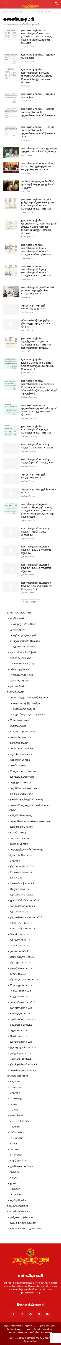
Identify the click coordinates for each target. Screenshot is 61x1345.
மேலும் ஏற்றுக (29, 601)
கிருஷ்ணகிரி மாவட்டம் (22, 906)
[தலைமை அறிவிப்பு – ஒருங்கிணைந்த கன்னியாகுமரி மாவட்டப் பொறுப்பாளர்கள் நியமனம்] (11, 409)
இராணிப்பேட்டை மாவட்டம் (24, 900)
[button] (56, 4)
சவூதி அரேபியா (19, 1161)
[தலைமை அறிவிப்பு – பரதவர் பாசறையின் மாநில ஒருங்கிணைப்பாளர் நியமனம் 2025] (11, 131)
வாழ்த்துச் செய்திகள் (24, 624)
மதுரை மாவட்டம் (19, 1030)
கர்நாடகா (15, 1081)
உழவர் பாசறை (18, 832)
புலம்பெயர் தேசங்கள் (19, 1121)
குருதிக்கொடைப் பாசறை (24, 788)
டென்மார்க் (16, 1155)
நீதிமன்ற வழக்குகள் (21, 680)
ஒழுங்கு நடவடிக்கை (24, 647)
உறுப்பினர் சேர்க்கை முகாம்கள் (30, 714)
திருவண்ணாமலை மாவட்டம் (26, 917)
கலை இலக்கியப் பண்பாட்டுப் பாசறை (30, 821)
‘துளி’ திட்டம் (31, 1326)
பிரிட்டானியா (17, 1132)
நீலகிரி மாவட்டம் (19, 951)
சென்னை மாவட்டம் (21, 872)
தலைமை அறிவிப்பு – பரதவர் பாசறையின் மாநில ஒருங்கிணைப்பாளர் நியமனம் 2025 (38, 132)
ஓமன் (13, 1183)
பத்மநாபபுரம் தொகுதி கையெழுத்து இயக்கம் (33, 307)
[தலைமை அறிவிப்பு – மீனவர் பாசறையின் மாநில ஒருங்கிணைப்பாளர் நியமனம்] (11, 113)
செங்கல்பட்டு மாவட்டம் (22, 883)
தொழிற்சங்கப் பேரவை (23, 771)
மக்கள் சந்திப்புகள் (20, 669)
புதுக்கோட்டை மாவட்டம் (23, 1019)
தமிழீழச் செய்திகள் (17, 1206)
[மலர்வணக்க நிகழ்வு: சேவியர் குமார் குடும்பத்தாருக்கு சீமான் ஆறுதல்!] (11, 185)
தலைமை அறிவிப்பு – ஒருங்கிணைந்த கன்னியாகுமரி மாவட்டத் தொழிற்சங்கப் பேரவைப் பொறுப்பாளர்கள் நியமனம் (39, 227)
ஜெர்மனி (15, 1127)
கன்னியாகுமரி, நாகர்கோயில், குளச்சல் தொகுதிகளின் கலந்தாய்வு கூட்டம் (38, 290)
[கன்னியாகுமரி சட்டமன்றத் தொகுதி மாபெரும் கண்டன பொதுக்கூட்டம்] (11, 586)
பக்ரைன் (15, 1189)
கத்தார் (13, 1177)
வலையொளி (33, 1329)
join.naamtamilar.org (30, 1293)
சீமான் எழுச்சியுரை (20, 658)
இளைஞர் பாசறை (20, 760)
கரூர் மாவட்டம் (18, 974)
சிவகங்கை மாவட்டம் (21, 1025)
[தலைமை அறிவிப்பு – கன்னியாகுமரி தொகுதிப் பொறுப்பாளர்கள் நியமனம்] (11, 430)
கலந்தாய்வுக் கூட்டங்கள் (23, 731)
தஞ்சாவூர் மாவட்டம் (20, 1013)
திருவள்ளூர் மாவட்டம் (22, 866)
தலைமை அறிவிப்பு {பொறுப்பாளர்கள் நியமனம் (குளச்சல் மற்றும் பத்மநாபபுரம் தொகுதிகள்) (38, 364)
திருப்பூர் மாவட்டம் (20, 962)
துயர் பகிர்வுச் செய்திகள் (23, 652)
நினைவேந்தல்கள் (20, 737)
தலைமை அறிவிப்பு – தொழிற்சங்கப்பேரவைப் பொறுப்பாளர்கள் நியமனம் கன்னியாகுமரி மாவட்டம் (36, 343)
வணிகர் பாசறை (19, 844)
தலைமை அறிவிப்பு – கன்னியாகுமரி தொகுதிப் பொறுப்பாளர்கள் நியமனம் (36, 429)
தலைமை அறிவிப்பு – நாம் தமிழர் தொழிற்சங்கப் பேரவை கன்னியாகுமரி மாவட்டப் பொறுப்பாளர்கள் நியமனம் (37, 204)
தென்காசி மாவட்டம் (20, 1059)
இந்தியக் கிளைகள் (17, 1076)
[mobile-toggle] (5, 4)
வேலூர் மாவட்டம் (19, 889)
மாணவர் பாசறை (19, 838)
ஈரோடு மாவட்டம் (19, 945)
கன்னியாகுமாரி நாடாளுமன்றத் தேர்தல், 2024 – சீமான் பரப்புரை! (39, 150)
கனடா (13, 1144)
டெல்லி (14, 1110)
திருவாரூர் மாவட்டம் (21, 1008)
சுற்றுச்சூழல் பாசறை (21, 794)
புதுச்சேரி (15, 861)
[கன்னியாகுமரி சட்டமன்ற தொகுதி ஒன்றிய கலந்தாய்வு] (11, 463)
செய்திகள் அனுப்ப (15, 1329)
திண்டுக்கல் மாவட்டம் (21, 968)
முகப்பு (6, 11)
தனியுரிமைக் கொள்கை (41, 1332)
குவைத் (14, 1172)
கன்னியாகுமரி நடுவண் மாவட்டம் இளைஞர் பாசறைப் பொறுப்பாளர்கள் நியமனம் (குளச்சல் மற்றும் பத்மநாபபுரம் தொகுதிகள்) (38, 511)
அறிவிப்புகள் (17, 630)
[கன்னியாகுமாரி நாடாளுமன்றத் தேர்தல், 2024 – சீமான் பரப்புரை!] (11, 152)
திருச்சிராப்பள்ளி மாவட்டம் (24, 979)
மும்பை (14, 1104)
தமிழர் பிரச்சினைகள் (18, 1211)
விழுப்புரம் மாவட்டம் (21, 923)
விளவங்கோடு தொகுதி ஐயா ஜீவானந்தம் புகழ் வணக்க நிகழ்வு (37, 323)
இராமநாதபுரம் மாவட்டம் (23, 1047)
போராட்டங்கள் (18, 726)
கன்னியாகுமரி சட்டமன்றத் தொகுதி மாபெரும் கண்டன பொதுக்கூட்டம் (36, 586)
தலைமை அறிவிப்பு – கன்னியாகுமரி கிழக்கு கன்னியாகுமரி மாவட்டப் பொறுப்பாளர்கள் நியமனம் (36, 249)
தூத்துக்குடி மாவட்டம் (21, 1053)
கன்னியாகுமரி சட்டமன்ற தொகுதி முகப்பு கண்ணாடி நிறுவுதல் (36, 550)
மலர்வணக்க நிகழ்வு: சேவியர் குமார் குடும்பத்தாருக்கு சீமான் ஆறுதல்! (38, 184)
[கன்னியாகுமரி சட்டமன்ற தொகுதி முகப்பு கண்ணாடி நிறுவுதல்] (11, 550)
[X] (39, 1314)
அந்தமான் (15, 1087)
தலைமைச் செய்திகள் (19, 613)
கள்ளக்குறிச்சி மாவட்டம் (23, 929)
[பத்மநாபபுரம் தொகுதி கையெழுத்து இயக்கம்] (11, 309)
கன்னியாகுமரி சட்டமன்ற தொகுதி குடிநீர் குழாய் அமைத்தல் (35, 532)
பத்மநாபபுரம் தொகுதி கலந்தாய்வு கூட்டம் (33, 476)
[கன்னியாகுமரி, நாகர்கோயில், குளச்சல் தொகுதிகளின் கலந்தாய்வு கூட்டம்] (11, 291)
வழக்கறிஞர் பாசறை (21, 827)
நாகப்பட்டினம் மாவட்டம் (22, 1002)
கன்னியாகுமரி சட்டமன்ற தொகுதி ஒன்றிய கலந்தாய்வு (37, 461)
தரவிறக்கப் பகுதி (47, 1326)
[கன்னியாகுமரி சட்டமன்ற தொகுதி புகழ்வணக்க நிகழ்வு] (11, 448)
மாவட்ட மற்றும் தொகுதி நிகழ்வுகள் (29, 697)
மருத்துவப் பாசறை (20, 782)
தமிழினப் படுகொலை (22, 1217)
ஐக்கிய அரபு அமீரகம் (21, 1166)
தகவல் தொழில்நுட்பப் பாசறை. (27, 799)
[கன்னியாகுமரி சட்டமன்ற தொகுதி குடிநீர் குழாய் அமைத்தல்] (11, 532)
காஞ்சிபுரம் (16, 878)
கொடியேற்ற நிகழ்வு (24, 709)
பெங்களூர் (16, 1098)
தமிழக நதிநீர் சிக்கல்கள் (23, 1223)
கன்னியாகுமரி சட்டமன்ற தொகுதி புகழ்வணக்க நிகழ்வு (37, 446)
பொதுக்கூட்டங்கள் (20, 720)
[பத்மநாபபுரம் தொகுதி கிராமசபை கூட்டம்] (11, 493)
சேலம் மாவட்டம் (19, 934)
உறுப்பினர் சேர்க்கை (13, 1326)
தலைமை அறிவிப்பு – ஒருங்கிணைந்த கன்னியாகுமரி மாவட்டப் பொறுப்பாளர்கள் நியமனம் (39, 410)
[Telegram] (30, 1314)
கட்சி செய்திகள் (15, 692)
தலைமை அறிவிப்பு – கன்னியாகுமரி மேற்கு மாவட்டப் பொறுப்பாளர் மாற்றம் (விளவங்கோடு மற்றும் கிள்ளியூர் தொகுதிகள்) (39, 387)
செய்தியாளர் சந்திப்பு (22, 664)
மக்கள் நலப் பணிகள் (21, 748)
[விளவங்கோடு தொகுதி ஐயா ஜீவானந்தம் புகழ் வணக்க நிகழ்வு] (11, 324)
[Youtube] (47, 1314)
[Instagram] (22, 1314)
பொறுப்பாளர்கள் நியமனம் (25, 641)
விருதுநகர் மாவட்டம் (21, 1042)
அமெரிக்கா (16, 1138)
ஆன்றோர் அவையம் (21, 754)
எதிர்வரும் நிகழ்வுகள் (25, 635)
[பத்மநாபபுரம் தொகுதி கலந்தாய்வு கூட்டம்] (11, 478)
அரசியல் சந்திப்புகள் (21, 675)
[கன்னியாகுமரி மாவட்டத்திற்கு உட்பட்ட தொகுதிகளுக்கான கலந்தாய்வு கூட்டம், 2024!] (11, 167)
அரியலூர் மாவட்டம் (20, 991)
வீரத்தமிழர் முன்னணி (22, 777)
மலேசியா (15, 1194)
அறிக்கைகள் (17, 618)
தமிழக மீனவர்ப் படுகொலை (25, 1228)
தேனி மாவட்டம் (18, 1036)
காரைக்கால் (16, 1115)
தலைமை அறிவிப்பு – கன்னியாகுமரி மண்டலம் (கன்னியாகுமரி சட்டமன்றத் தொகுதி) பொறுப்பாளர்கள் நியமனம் (36, 37)
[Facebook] (13, 1314)
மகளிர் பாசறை (18, 765)
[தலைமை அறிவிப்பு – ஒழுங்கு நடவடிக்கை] (11, 58)
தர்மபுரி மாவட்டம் (19, 912)
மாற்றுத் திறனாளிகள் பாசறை (26, 849)
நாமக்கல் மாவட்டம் (20, 940)
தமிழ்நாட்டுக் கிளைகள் (19, 855)
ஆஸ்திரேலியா (18, 1200)
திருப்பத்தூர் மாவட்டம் (21, 895)
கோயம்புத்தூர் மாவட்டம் (23, 957)
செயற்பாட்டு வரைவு (18, 1332)
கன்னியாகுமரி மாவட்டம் (23, 11)
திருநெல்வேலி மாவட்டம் (23, 1064)
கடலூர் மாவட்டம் (19, 996)
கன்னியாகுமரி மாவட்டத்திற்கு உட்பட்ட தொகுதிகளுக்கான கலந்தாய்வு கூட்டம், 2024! (38, 166)
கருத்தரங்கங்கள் (19, 743)
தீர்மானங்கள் (17, 686)
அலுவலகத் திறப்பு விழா (26, 703)
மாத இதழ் (47, 1329)
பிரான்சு (14, 1149)
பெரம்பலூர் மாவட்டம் (21, 985)
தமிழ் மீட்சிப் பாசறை (21, 815)
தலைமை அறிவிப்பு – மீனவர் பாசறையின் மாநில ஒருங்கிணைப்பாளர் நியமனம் (38, 112)
